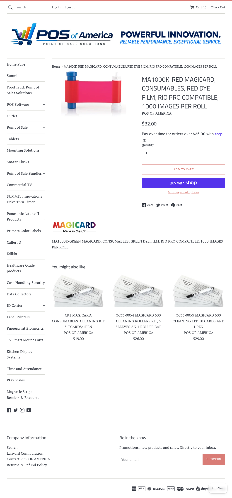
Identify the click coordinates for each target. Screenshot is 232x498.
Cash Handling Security (26, 282)
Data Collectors (26, 294)
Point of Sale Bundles (26, 173)
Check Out (218, 7)
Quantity (148, 145)
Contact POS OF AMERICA (28, 458)
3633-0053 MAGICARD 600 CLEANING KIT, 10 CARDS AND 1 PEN (198, 321)
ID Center (26, 305)
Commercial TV (19, 184)
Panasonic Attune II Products (26, 216)
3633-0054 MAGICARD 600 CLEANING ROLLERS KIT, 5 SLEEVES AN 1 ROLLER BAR (139, 321)
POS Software (26, 104)
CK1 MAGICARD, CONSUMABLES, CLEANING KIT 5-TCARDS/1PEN (78, 321)
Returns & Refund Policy (27, 464)
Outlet (12, 115)
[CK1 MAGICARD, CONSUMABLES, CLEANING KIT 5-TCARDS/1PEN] (78, 292)
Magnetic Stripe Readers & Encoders (23, 394)
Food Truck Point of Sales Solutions (23, 90)
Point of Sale (26, 127)
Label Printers (26, 316)
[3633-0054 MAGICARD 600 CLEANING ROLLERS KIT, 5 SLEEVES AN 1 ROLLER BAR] (138, 292)
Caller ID (14, 242)
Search (12, 447)
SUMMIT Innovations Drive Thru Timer (24, 199)
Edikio (26, 253)
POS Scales (16, 380)
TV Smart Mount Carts (25, 339)
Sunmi (12, 75)
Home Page (16, 64)
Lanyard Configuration (25, 453)
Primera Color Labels (26, 230)
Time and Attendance (24, 368)
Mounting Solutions (23, 150)
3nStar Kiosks (18, 161)
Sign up (70, 7)
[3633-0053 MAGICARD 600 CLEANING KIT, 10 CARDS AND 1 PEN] (198, 292)
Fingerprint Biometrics (25, 328)
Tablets (13, 138)
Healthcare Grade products (21, 268)
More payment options (183, 192)
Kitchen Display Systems (19, 354)
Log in (56, 7)
